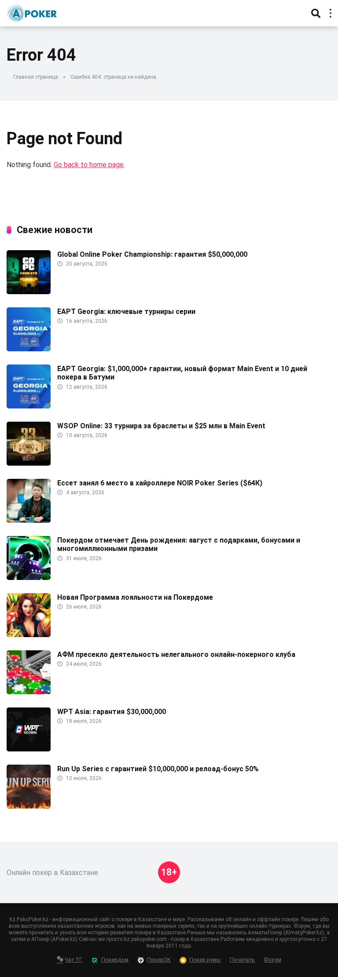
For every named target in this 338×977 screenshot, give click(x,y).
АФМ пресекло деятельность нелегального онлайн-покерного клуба (176, 654)
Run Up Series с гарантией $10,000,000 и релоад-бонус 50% (158, 769)
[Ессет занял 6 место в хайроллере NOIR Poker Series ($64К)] (29, 520)
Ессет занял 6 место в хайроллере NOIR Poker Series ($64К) (159, 483)
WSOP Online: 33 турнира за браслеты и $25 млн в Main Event (161, 426)
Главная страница (35, 77)
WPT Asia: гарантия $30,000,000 (111, 711)
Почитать (242, 959)
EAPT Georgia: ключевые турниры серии (126, 311)
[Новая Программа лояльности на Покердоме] (29, 635)
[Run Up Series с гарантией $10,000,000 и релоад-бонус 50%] (29, 806)
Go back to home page (89, 164)
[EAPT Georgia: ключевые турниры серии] (29, 349)
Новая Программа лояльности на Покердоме (135, 597)
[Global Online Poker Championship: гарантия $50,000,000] (29, 292)
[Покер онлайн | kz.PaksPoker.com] (32, 12)
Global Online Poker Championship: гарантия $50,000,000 (152, 254)
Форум (272, 959)
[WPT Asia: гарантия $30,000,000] (29, 749)
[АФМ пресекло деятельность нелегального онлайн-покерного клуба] (29, 692)
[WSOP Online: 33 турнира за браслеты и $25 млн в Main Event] (29, 463)
